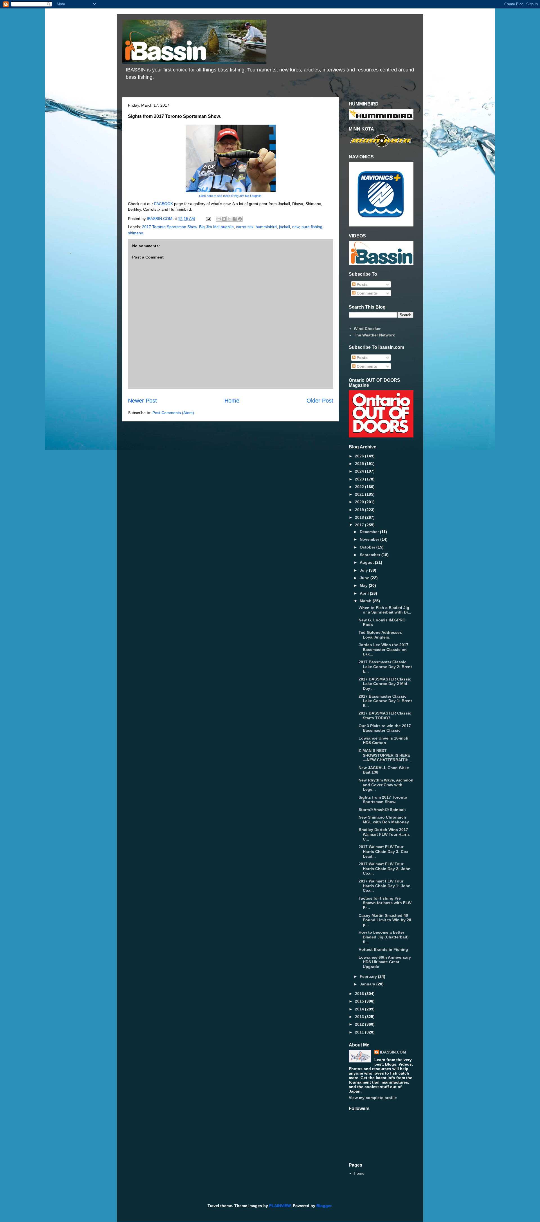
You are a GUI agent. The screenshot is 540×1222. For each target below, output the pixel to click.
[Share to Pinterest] (240, 219)
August (367, 562)
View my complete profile (373, 1097)
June (365, 578)
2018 (360, 517)
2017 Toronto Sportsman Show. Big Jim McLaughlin (188, 226)
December (370, 531)
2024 (360, 471)
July (364, 570)
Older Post (320, 400)
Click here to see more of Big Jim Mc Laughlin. (230, 195)
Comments (366, 293)
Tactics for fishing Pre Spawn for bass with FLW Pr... (385, 903)
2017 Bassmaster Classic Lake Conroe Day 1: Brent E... (385, 701)
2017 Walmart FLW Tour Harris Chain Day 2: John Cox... (385, 869)
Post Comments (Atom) (173, 412)
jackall (284, 226)
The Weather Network (374, 335)
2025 (360, 463)
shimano (135, 233)
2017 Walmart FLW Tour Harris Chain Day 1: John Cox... (385, 886)
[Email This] (218, 219)
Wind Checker (367, 328)
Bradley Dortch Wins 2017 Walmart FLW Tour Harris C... (384, 834)
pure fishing (312, 226)
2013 (360, 1016)
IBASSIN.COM (160, 218)
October (368, 547)
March (366, 601)
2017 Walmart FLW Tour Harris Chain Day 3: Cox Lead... (383, 851)
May (364, 585)
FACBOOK (164, 203)
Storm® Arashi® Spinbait (382, 809)
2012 (360, 1024)
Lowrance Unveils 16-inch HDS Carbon (383, 740)
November (370, 539)
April (365, 593)
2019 (360, 509)
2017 (360, 525)
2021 (360, 494)
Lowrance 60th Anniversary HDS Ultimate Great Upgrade (385, 962)
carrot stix (244, 226)
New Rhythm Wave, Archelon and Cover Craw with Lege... (386, 785)
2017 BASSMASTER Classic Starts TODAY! (385, 715)
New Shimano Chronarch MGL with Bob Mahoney (384, 819)
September (370, 554)
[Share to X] (229, 219)
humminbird (266, 226)
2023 (360, 479)
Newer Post (142, 400)
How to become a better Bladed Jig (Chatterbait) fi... (384, 937)
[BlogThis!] (224, 219)
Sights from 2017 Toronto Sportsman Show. (383, 799)
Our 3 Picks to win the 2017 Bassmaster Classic (385, 728)
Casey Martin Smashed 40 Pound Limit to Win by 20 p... (385, 920)
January (368, 984)
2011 (360, 1032)
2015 (360, 1001)
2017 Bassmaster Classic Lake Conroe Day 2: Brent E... (385, 667)
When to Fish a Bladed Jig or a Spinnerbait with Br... (385, 610)
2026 (360, 456)
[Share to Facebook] (234, 219)
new (295, 226)
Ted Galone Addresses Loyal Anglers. (380, 634)
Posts (362, 284)
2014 (360, 1009)
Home (231, 400)
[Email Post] (208, 218)
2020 (360, 502)
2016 (360, 993)
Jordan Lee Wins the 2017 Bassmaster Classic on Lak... (383, 650)
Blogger (323, 1205)
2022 (360, 486)
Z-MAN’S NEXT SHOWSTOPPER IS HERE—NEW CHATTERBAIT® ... (385, 755)
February (369, 976)
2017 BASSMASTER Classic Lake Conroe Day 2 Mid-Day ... (385, 684)
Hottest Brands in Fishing (383, 949)
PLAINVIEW (280, 1205)
